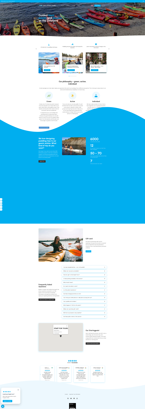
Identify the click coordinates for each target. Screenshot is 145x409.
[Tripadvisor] (71, 397)
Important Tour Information (74, 393)
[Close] (66, 324)
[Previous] (36, 47)
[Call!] (1, 199)
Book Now (97, 5)
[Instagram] (77, 397)
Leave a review (7, 401)
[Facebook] (74, 397)
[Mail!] (1, 202)
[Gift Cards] (1, 207)
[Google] (68, 397)
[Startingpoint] (1, 204)
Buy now (88, 250)
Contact (66, 393)
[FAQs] (1, 209)
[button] (92, 5)
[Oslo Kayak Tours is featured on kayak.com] (72, 408)
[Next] (108, 47)
